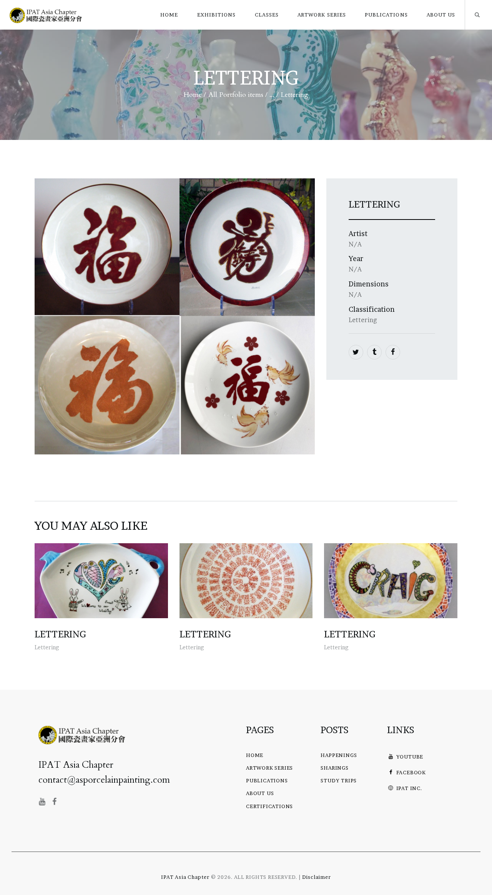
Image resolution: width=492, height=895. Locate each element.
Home (193, 95)
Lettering (60, 634)
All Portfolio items (235, 95)
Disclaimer (316, 877)
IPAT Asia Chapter (185, 877)
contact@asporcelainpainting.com (104, 780)
